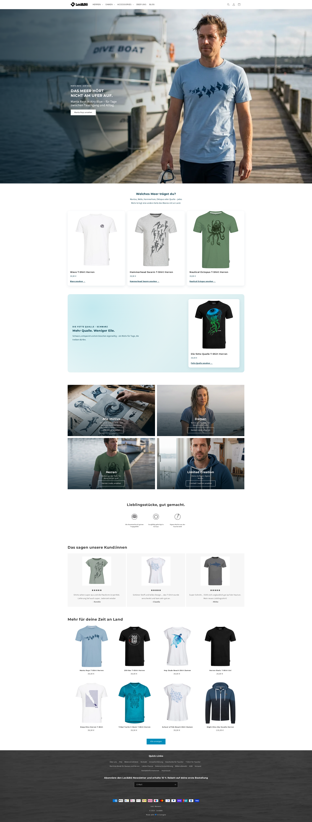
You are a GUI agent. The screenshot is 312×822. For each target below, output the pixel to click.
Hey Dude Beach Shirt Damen (177, 670)
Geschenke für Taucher (174, 762)
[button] (97, 4)
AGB (191, 766)
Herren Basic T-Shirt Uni (220, 670)
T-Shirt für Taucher (193, 762)
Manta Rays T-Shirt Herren (92, 670)
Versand (198, 766)
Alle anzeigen (156, 741)
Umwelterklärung (156, 762)
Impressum (166, 770)
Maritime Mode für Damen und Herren (125, 766)
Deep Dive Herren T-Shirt (91, 727)
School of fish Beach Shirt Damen (177, 727)
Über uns (113, 762)
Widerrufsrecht (181, 766)
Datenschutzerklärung (164, 766)
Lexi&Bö (159, 810)
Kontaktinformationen (150, 770)
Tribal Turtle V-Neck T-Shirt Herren (135, 727)
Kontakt (144, 762)
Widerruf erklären (131, 762)
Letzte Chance (147, 766)
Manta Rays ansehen (83, 112)
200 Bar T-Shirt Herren (134, 670)
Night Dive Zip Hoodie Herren (220, 727)
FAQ (120, 762)
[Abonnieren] (175, 784)
